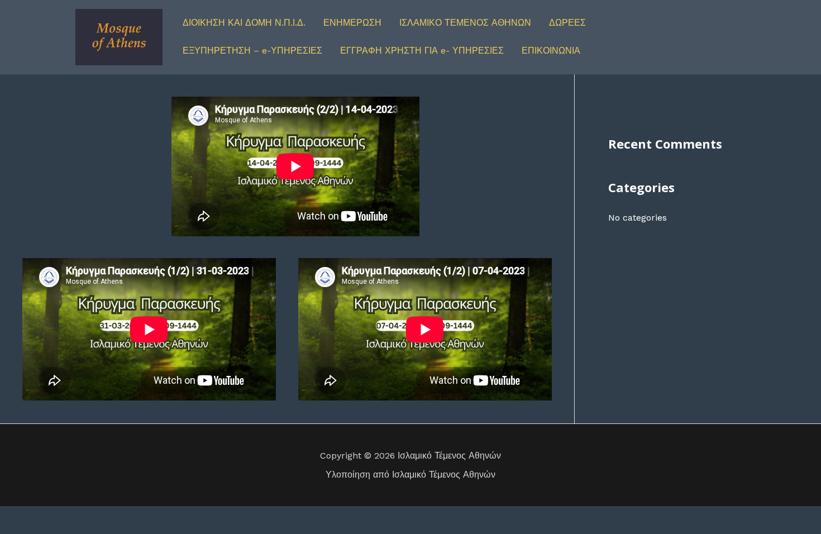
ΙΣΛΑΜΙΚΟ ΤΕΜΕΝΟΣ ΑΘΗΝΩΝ (465, 22)
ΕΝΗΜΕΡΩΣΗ (352, 22)
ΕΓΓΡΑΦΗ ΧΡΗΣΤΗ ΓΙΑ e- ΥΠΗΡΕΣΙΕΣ (422, 50)
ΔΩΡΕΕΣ (567, 22)
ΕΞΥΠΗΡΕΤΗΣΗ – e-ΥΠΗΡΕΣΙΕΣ (252, 50)
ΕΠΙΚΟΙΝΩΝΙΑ (551, 50)
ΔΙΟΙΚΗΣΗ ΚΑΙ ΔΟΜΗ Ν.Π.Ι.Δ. (244, 22)
